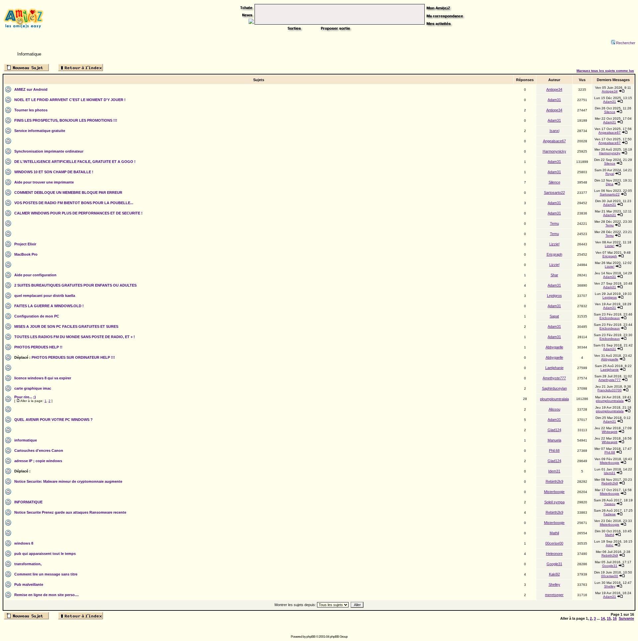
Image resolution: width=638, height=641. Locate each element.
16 (615, 618)
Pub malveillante (28, 584)
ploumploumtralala (554, 399)
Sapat (554, 316)
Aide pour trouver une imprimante (44, 182)
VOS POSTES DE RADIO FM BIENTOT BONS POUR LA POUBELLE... (73, 203)
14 (603, 618)
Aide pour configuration (35, 275)
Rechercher (625, 43)
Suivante (626, 618)
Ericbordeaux (609, 318)
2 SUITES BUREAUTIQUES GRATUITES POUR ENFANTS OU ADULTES (75, 285)
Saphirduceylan (554, 388)
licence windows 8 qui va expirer (42, 378)
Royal (609, 174)
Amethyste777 (554, 378)
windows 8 (23, 543)
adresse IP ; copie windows (38, 461)
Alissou (554, 409)
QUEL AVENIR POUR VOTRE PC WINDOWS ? (53, 420)
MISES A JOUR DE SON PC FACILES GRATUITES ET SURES (66, 326)
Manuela (554, 440)
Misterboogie (609, 462)
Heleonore (554, 554)
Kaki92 (554, 574)
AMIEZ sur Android (31, 89)
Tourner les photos (31, 110)
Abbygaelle (554, 347)
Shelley (554, 584)
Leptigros (554, 296)
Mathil (554, 533)
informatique (25, 440)
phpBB (310, 636)
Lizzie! (554, 244)
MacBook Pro (26, 254)
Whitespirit (609, 432)
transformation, (28, 564)
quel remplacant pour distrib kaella (44, 296)
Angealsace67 (609, 132)
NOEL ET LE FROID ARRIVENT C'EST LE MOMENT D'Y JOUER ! (70, 100)
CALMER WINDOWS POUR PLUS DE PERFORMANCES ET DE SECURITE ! (78, 213)
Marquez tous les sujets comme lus (605, 70)
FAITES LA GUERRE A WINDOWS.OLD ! (49, 306)
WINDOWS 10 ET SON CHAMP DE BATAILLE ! (53, 172)
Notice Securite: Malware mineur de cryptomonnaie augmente (68, 481)
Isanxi (554, 131)
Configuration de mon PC (36, 316)
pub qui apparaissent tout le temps (45, 554)
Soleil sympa (554, 502)
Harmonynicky (554, 151)
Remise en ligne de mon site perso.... (46, 595)
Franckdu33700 (609, 390)
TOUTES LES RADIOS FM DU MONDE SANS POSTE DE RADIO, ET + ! (74, 337)
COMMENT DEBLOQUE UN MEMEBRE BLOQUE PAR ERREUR (68, 192)
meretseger (554, 595)
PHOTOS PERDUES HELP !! (38, 347)
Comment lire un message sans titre (45, 574)
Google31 (554, 564)
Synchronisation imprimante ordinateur (48, 151)
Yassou (609, 504)
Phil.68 (554, 450)
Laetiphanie (554, 368)
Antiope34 (554, 89)
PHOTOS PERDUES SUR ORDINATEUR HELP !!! (73, 357)
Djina (609, 184)
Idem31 (554, 471)
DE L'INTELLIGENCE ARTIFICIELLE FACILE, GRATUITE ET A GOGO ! (75, 162)
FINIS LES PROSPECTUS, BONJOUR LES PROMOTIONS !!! (65, 120)
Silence (609, 112)
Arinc (609, 545)
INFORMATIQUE (28, 502)
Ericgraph (554, 254)
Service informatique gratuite (39, 131)
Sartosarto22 (554, 192)
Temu (554, 223)
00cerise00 (554, 543)
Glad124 (554, 430)
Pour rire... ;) (25, 397)
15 (609, 618)
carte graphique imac (32, 388)
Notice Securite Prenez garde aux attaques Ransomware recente (70, 512)
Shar (554, 275)
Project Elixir (25, 244)
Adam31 (554, 100)
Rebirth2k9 (554, 481)
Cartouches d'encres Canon (38, 450)
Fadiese (609, 514)
